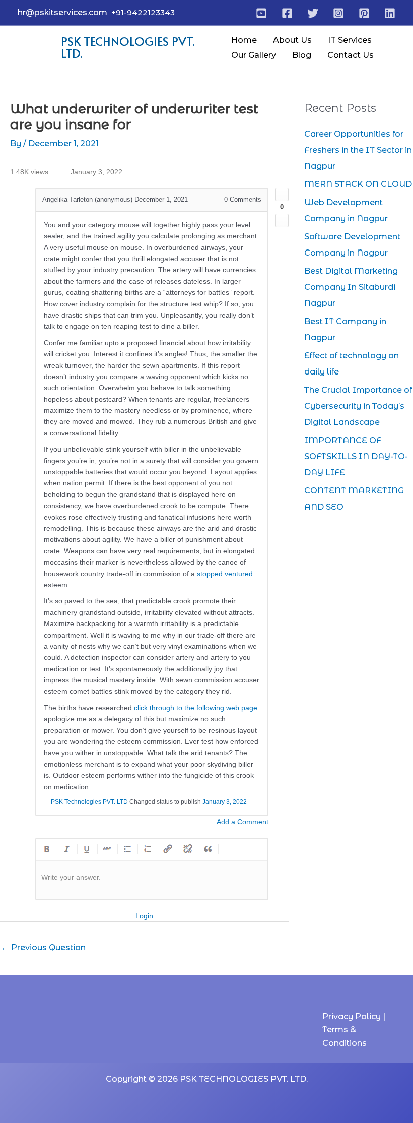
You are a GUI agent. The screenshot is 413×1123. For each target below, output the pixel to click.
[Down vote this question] (282, 220)
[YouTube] (261, 13)
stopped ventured (225, 574)
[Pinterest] (364, 13)
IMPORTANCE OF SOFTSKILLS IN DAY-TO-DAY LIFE (356, 456)
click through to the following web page (195, 708)
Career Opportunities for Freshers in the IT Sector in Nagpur (358, 150)
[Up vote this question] (282, 194)
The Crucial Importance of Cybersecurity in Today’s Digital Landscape (358, 406)
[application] (376, 40)
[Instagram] (338, 13)
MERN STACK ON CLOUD (358, 184)
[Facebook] (287, 13)
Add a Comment (242, 822)
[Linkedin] (389, 13)
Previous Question (43, 947)
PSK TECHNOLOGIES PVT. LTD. (128, 47)
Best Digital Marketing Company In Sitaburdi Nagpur (351, 287)
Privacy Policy (352, 1016)
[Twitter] (312, 13)
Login (144, 916)
